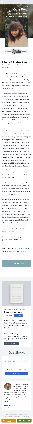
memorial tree (23, 248)
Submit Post (16, 373)
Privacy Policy (11, 416)
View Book (9, 315)
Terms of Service (21, 416)
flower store (22, 251)
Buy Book (18, 315)
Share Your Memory (11, 343)
